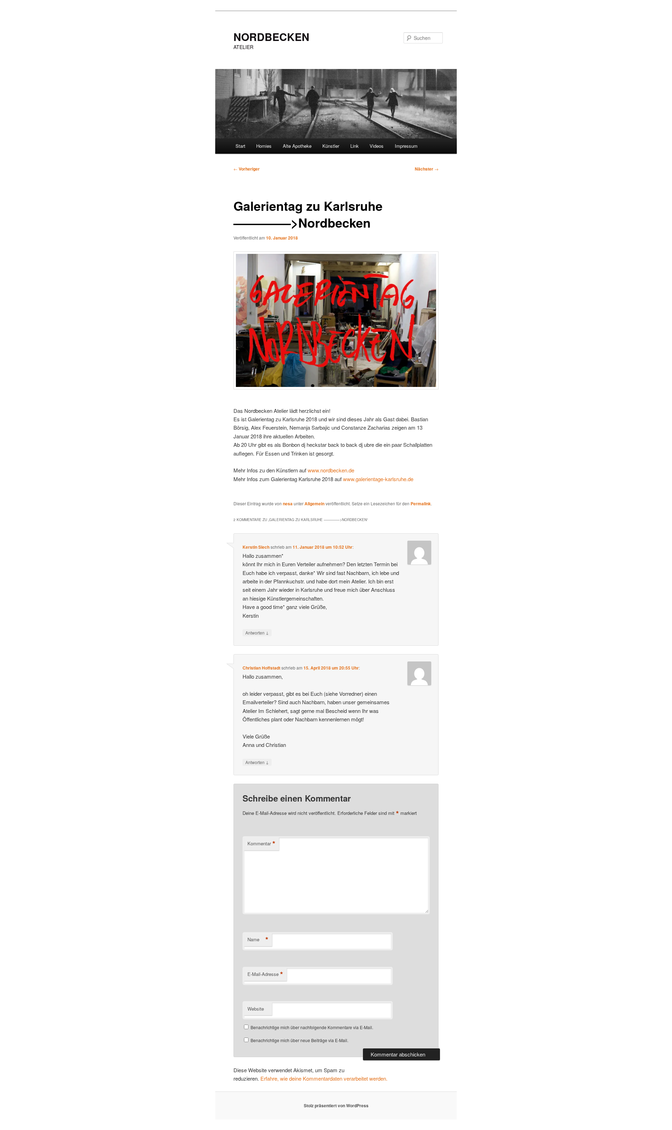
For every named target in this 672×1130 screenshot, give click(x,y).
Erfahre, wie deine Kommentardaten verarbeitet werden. (323, 1078)
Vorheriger (246, 169)
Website (255, 1008)
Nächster (427, 169)
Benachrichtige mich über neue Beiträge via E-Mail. (299, 1040)
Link (354, 146)
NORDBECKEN (271, 36)
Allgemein (314, 503)
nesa (288, 503)
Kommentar (261, 843)
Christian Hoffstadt (261, 668)
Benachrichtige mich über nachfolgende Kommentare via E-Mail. (312, 1027)
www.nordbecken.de (331, 470)
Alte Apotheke (297, 146)
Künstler (330, 146)
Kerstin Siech (256, 547)
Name (257, 939)
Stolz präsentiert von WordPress (336, 1105)
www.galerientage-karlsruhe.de (378, 479)
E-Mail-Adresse (265, 974)
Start (240, 146)
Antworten (257, 632)
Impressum (406, 146)
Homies (264, 146)
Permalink (421, 503)
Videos (377, 146)
